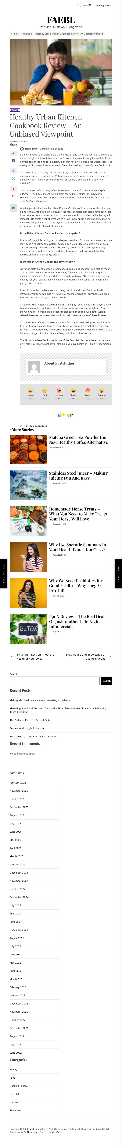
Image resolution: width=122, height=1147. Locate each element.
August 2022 (17, 1036)
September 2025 (19, 807)
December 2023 (19, 929)
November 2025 (19, 790)
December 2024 (19, 872)
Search (13, 674)
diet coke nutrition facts (36, 426)
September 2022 (19, 1028)
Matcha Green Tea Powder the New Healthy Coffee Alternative (78, 439)
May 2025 (15, 839)
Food (12, 1077)
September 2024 (19, 897)
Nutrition (14, 1102)
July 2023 (15, 946)
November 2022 (19, 1011)
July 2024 (15, 905)
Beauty (13, 1069)
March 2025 (16, 856)
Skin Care (15, 1110)
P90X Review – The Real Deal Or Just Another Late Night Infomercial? (76, 621)
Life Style (15, 1094)
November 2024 (19, 880)
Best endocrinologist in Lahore (27, 728)
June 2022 (16, 1052)
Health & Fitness (19, 1085)
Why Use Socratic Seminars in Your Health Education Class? (77, 547)
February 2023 (18, 987)
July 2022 (15, 1044)
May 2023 (15, 962)
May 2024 (15, 913)
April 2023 (16, 970)
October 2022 (17, 1019)
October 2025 (17, 798)
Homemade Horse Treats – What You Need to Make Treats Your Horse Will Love (78, 513)
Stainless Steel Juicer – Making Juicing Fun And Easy (78, 475)
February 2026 (18, 782)
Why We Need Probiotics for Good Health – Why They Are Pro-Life (76, 585)
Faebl (61, 19)
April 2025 (16, 848)
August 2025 (17, 815)
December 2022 (19, 1003)
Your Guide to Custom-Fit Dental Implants (33, 736)
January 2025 (17, 864)
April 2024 (16, 921)
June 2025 (16, 831)
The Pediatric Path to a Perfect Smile (30, 720)
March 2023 (16, 979)
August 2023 (17, 938)
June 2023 (16, 954)
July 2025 (15, 823)
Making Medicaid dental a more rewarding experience (40, 700)
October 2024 (17, 889)
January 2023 (17, 995)
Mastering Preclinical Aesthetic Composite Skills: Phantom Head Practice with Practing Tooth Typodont (58, 710)
